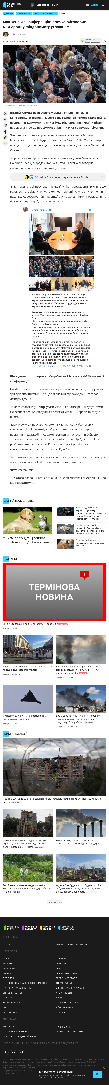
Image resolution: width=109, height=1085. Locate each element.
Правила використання (70, 1031)
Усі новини (43, 5)
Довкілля (8, 978)
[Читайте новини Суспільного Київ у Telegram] (21, 1052)
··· (76, 5)
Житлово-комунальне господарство (25, 983)
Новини (7, 944)
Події (63, 14)
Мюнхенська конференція (45, 14)
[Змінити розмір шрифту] (104, 41)
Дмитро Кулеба (20, 399)
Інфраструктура (65, 983)
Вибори (7, 973)
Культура (61, 963)
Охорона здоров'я (66, 978)
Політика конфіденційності (19, 1036)
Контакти (8, 1026)
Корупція (61, 958)
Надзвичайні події (67, 973)
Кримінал (8, 963)
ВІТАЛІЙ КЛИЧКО (24, 14)
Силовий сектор (13, 992)
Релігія (59, 997)
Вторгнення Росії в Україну (71, 944)
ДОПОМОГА (8, 14)
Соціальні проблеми (68, 1002)
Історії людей (64, 992)
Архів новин (63, 1026)
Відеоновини (11, 1012)
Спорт (6, 1007)
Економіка (9, 968)
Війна (55, 5)
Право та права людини (17, 988)
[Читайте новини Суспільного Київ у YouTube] (13, 1052)
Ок (97, 1074)
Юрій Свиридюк (18, 34)
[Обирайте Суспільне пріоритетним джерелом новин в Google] (5, 143)
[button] (5, 113)
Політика (8, 997)
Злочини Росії (11, 1002)
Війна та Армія (64, 1007)
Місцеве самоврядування (71, 988)
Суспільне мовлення (15, 1031)
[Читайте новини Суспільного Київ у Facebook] (6, 1052)
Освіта (59, 968)
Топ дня (60, 1012)
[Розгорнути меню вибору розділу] (32, 5)
